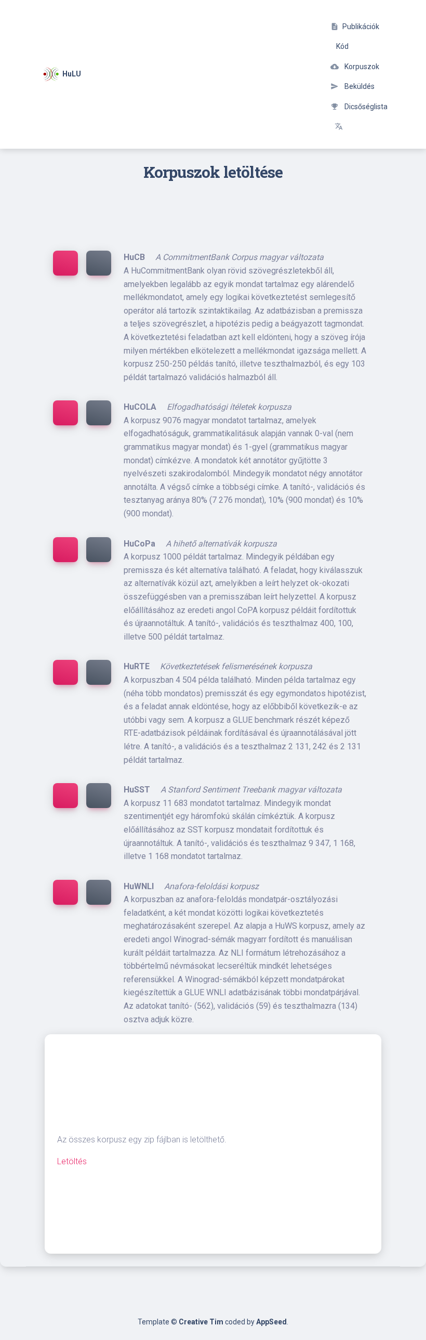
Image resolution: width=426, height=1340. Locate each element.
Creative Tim (201, 1322)
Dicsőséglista (359, 106)
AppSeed (271, 1322)
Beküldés (352, 86)
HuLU (70, 74)
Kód (342, 46)
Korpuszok (354, 66)
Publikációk (354, 26)
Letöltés (72, 1161)
